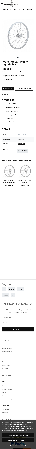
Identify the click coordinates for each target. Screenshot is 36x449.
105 (13, 295)
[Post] (3, 94)
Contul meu (5, 409)
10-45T (20, 289)
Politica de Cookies (7, 355)
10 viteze (5, 295)
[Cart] (34, 3)
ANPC (3, 396)
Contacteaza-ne (7, 386)
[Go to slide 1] (17, 57)
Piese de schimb (6, 9)
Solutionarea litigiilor (8, 399)
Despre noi (5, 345)
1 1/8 (4, 289)
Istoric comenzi (6, 419)
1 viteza (11, 289)
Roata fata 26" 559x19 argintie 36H (25, 181)
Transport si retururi (7, 375)
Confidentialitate (7, 351)
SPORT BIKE (21, 144)
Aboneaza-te (18, 329)
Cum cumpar (6, 365)
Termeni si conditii (7, 348)
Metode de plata (6, 372)
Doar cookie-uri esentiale (18, 440)
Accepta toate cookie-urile (18, 435)
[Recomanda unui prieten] (8, 94)
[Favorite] (31, 3)
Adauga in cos (7, 88)
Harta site (4, 392)
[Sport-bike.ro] (11, 3)
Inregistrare (5, 413)
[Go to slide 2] (18, 57)
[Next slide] (30, 175)
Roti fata (21, 9)
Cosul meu (5, 368)
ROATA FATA (22, 151)
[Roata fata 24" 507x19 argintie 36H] (9, 171)
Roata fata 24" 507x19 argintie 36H (9, 181)
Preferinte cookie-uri (18, 445)
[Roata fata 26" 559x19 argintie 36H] (25, 171)
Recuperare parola (7, 416)
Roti (15, 9)
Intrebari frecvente (7, 389)
